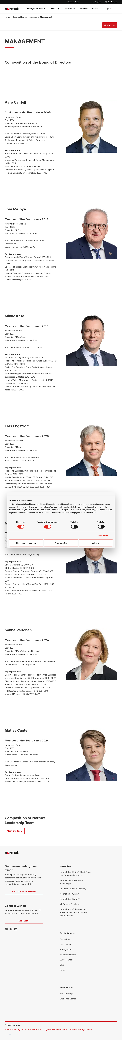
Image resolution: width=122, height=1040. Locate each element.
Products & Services (89, 8)
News (62, 970)
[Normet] (12, 8)
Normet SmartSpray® (70, 899)
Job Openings (66, 993)
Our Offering (65, 944)
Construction (69, 8)
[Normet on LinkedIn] (15, 929)
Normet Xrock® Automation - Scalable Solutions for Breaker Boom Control (74, 912)
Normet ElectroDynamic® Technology (71, 882)
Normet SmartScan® (69, 894)
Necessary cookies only (26, 543)
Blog (62, 965)
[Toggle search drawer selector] (116, 8)
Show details (102, 535)
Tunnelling (54, 8)
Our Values (65, 939)
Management (66, 949)
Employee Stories (68, 998)
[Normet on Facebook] (11, 929)
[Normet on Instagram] (6, 929)
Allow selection (61, 543)
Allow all (95, 543)
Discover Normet (20, 17)
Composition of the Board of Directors (38, 62)
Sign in (108, 9)
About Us (33, 17)
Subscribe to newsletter (24, 891)
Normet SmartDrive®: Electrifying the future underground (75, 874)
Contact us (112, 2)
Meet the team (14, 831)
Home (7, 17)
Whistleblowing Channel (81, 1029)
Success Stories (67, 959)
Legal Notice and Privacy (55, 1029)
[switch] (47, 527)
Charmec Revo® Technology (73, 888)
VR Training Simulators (70, 904)
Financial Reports (68, 954)
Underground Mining (35, 8)
